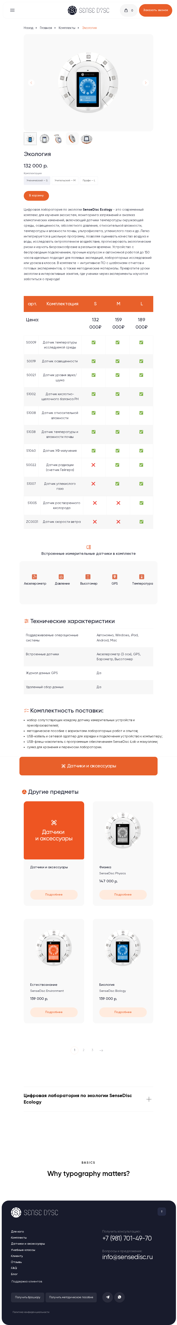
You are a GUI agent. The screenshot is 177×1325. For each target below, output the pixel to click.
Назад (28, 28)
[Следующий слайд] (145, 83)
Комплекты (67, 28)
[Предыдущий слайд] (31, 83)
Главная (46, 28)
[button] (155, 10)
